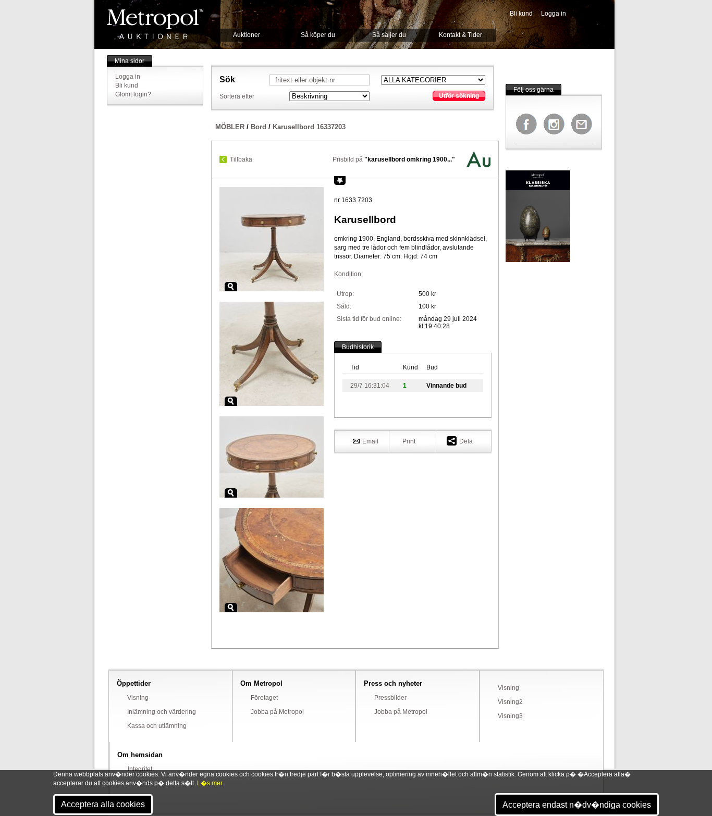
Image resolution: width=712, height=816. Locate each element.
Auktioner (246, 35)
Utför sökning (459, 96)
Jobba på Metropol (277, 711)
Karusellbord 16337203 (309, 127)
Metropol (155, 24)
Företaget (264, 697)
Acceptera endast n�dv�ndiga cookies (576, 804)
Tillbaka (241, 159)
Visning (138, 697)
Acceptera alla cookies (103, 804)
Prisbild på (394, 159)
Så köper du (318, 35)
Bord (258, 127)
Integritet (140, 769)
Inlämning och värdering (161, 711)
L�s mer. (210, 783)
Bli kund (521, 13)
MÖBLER (229, 127)
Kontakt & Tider (460, 35)
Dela (466, 441)
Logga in (553, 13)
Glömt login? (133, 94)
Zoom (231, 286)
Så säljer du (389, 35)
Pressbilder (390, 697)
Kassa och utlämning (157, 726)
